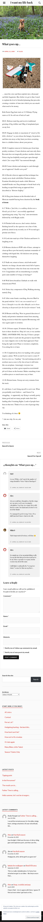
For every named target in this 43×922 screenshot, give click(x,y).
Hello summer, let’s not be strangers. (16, 795)
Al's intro (8, 712)
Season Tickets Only (12, 752)
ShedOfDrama (31, 866)
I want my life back (21, 2)
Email (5, 626)
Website (6, 637)
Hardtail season (19, 835)
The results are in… (9, 785)
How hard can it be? (12, 732)
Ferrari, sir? (9, 722)
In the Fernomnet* (9, 780)
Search (35, 679)
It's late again (10, 742)
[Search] (38, 2)
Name (6, 616)
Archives (5, 692)
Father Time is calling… (10, 790)
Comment (7, 596)
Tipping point (7, 775)
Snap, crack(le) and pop (22, 885)
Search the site (7, 675)
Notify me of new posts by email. (17, 652)
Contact (8, 717)
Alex (21, 51)
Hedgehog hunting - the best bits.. (17, 727)
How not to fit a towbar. (13, 737)
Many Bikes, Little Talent (14, 747)
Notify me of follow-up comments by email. (21, 648)
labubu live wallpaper (15, 866)
